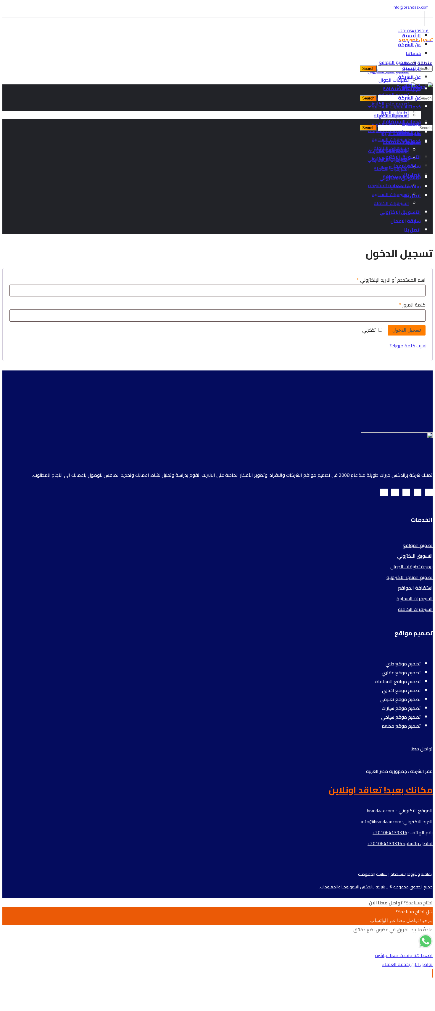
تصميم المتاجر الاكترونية (409, 577)
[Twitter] (429, 492)
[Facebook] (417, 492)
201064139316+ (413, 31)
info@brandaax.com (411, 7)
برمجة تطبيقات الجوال (411, 566)
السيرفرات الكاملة (415, 609)
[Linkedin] (395, 492)
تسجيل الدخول (406, 330)
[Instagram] (406, 492)
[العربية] (424, 86)
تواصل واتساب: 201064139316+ (400, 843)
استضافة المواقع (415, 587)
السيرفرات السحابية (415, 598)
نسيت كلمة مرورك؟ (407, 345)
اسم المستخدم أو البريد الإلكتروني (384, 279)
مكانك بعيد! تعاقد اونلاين (381, 789)
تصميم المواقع (418, 545)
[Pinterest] (384, 492)
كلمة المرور (405, 304)
